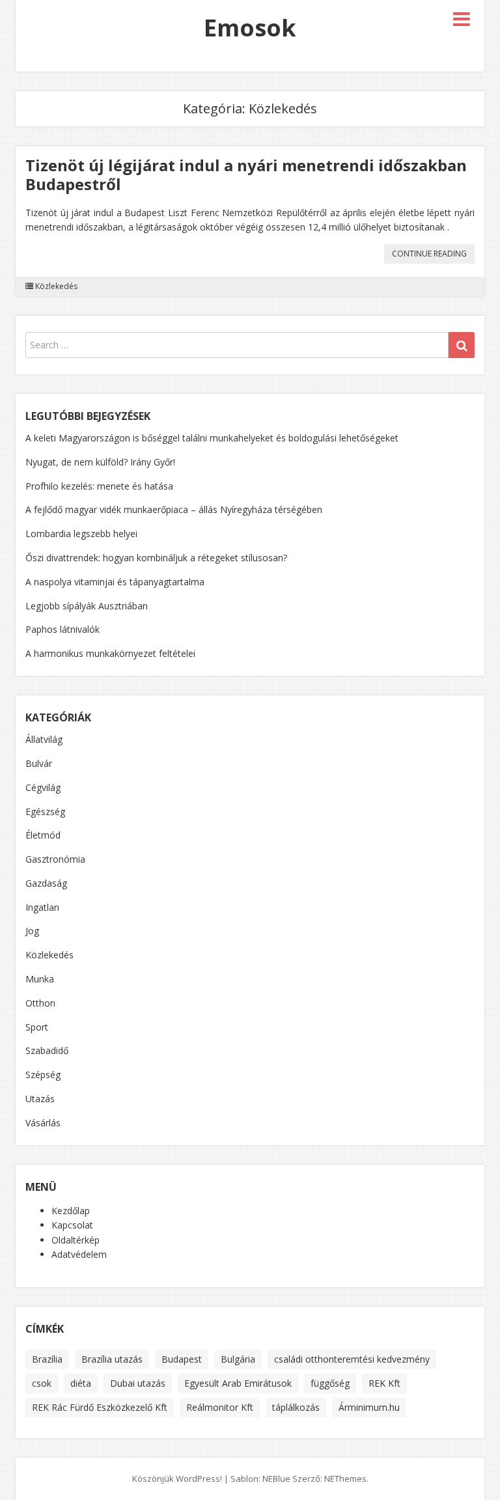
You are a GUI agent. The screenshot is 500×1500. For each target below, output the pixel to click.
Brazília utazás (112, 1359)
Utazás (40, 1098)
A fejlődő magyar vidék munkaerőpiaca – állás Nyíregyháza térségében (173, 509)
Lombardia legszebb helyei (81, 533)
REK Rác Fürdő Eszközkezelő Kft (99, 1407)
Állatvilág (43, 739)
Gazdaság (46, 883)
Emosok (250, 28)
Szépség (43, 1074)
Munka (39, 979)
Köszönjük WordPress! (177, 1478)
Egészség (45, 811)
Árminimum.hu (369, 1407)
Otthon (40, 1003)
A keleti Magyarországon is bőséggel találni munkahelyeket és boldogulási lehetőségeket (211, 438)
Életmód (43, 835)
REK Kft (384, 1383)
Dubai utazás (137, 1383)
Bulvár (38, 763)
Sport (36, 1027)
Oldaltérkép (75, 1240)
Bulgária (238, 1359)
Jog (32, 930)
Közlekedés (56, 286)
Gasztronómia (55, 859)
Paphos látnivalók (62, 629)
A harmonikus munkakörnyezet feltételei (110, 653)
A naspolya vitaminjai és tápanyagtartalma (114, 582)
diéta (80, 1383)
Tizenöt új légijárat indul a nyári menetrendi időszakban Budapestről (246, 174)
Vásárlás (43, 1123)
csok (41, 1383)
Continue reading (433, 255)
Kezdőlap (70, 1210)
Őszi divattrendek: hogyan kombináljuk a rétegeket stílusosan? (156, 557)
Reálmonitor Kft (219, 1407)
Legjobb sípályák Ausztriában (86, 606)
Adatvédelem (79, 1254)
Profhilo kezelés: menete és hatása (99, 486)
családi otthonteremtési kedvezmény (352, 1359)
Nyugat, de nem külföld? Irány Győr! (100, 462)
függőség (330, 1383)
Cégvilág (43, 787)
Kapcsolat (72, 1225)
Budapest (181, 1359)
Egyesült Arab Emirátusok (238, 1383)
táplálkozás (296, 1407)
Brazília (47, 1359)
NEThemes (345, 1478)
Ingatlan (42, 907)
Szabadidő (46, 1050)
